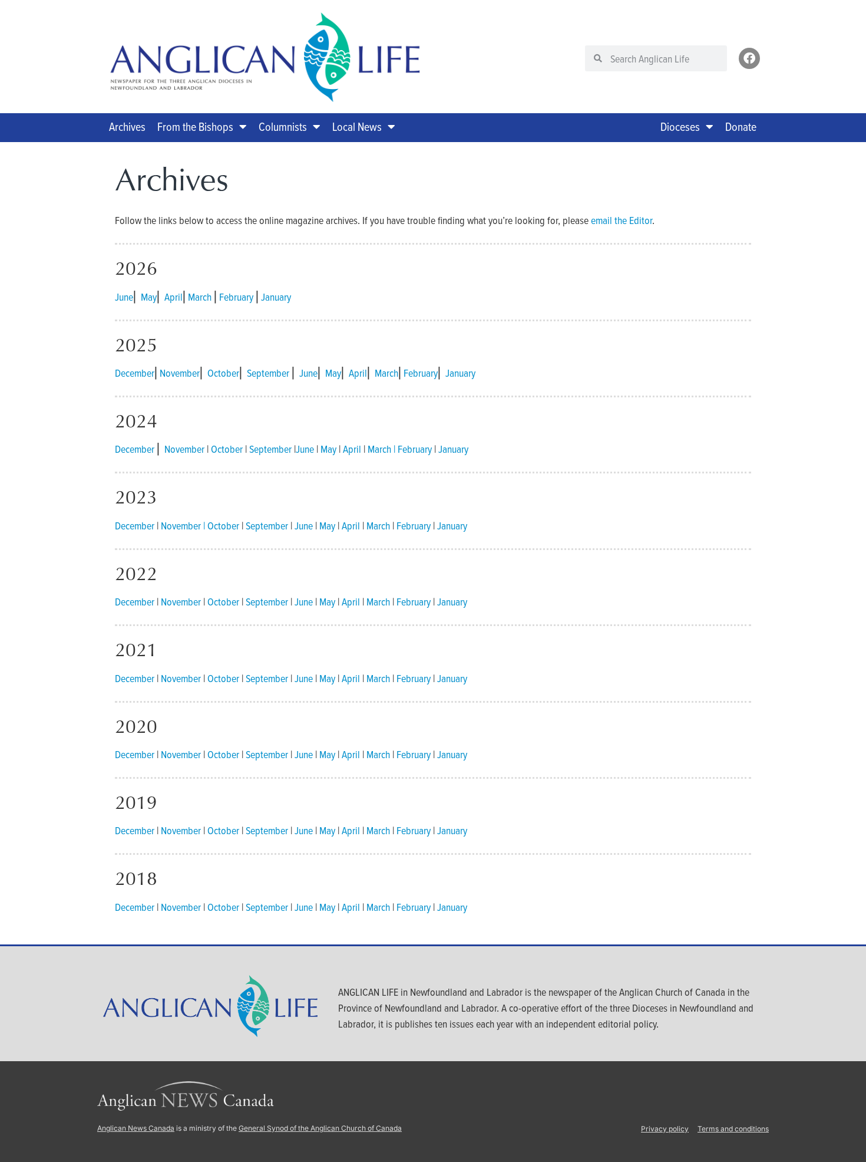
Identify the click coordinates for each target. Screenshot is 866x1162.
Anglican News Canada (135, 1128)
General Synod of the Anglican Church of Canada (320, 1128)
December (134, 373)
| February (413, 449)
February (236, 296)
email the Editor (621, 220)
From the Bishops (195, 126)
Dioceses (680, 126)
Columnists (283, 126)
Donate (740, 126)
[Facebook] (749, 58)
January (276, 296)
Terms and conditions (733, 1128)
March (199, 296)
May (149, 296)
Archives (127, 126)
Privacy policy (665, 1128)
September (268, 373)
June (124, 296)
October (223, 373)
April (173, 296)
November (180, 373)
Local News (357, 126)
